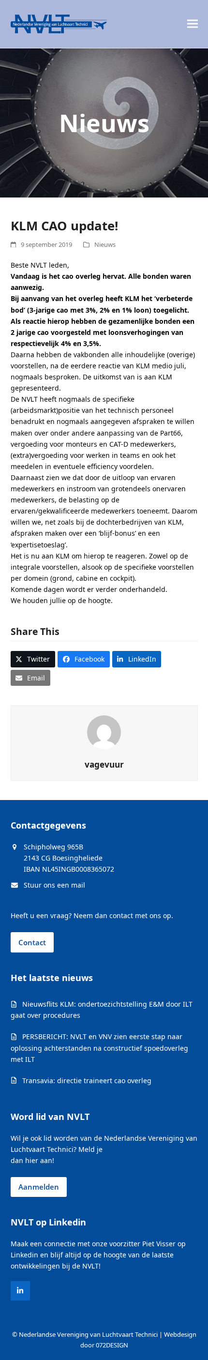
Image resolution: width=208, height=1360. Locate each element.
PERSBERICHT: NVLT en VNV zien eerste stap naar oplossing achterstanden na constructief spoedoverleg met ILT (99, 1047)
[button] (192, 24)
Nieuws (105, 244)
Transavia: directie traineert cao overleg (86, 1080)
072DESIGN (112, 1345)
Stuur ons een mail (54, 885)
